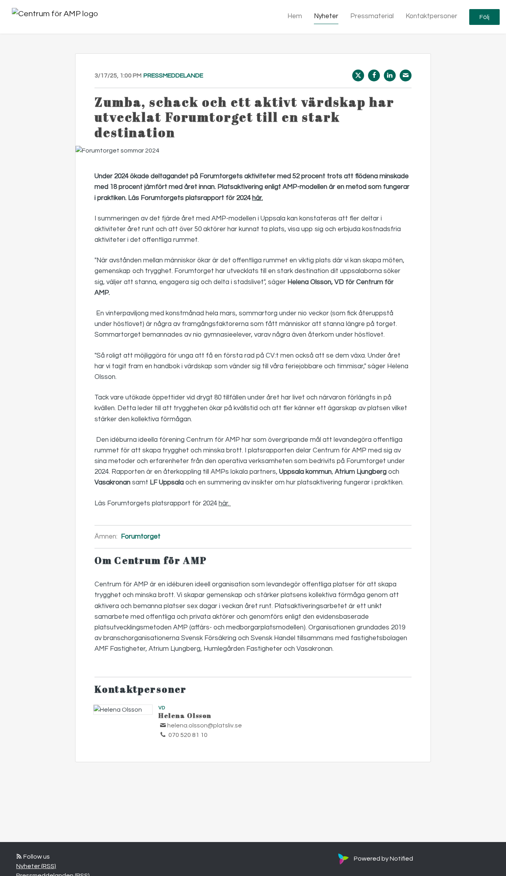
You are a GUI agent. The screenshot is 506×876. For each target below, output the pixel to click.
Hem (294, 16)
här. (257, 198)
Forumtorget (140, 536)
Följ (484, 17)
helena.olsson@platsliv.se (204, 725)
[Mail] (406, 75)
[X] (358, 75)
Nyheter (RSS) (36, 866)
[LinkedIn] (390, 75)
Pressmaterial (372, 16)
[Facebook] (374, 75)
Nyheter (326, 16)
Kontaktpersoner (431, 16)
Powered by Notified (383, 858)
